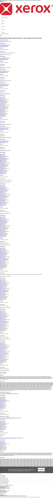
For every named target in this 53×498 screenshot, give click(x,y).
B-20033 (1, 80)
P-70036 (1, 213)
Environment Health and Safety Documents (5, 36)
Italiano (1, 109)
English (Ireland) (2, 102)
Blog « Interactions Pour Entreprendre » (5, 488)
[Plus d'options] (26, 2)
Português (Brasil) (2, 46)
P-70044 (1, 307)
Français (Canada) (2, 45)
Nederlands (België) (2, 168)
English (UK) (1, 191)
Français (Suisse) (2, 108)
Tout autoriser (41, 468)
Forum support (2, 494)
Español (1, 104)
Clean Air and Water (2, 475)
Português (1, 114)
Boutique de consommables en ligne (4, 490)
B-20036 (1, 93)
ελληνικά (1, 100)
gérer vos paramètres (18, 470)
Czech (1, 97)
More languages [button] (2, 43)
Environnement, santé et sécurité (4, 486)
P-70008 (1, 150)
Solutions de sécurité (2, 487)
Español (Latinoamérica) (3, 127)
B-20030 (1, 41)
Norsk (1, 169)
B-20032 (1, 67)
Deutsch (1, 155)
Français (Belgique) (2, 164)
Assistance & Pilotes (2, 493)
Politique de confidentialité (27, 469)
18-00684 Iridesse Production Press (5, 393)
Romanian (1, 115)
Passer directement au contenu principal (5, 0)
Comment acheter (2, 489)
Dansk (1, 186)
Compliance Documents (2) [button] (4, 416)
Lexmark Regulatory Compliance (4, 483)
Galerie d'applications (3, 491)
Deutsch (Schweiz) (2, 156)
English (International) (3, 101)
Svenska (1, 116)
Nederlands (1, 110)
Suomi (1, 163)
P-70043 (1, 276)
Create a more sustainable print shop (4, 481)
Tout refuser (41, 470)
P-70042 (1, 244)
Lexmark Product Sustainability (4, 482)
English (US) (1, 103)
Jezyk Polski (1, 170)
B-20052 (1, 137)
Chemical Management (3, 476)
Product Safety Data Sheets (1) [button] (5, 392)
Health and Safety (2, 477)
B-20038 (1, 124)
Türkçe (1, 373)
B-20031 (1, 54)
